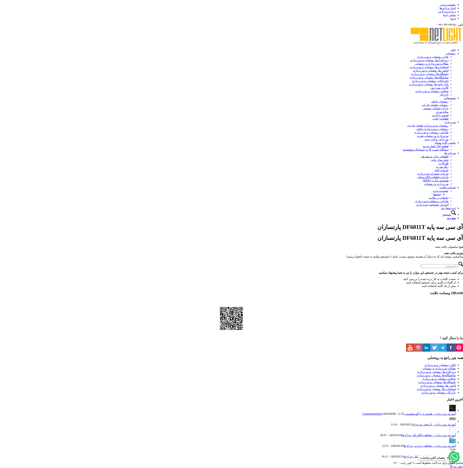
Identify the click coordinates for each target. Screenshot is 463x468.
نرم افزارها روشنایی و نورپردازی (436, 371)
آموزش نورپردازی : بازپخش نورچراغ (434, 424)
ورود (453, 18)
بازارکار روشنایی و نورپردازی (438, 392)
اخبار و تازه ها (447, 8)
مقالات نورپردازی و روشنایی (439, 368)
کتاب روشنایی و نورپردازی (440, 364)
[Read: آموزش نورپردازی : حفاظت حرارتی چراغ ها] (452, 442)
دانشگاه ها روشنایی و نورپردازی (437, 382)
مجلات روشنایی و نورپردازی (439, 378)
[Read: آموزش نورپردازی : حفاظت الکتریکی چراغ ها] (452, 431)
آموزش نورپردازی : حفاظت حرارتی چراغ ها (430, 445)
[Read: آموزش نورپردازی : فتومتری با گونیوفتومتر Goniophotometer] (452, 410)
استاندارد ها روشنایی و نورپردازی (436, 389)
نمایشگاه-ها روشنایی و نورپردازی (436, 375)
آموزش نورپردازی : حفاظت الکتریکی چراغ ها (429, 435)
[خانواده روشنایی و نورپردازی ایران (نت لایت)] (436, 43)
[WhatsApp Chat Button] (454, 457)
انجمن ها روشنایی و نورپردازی (438, 385)
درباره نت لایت (447, 11)
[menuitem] (228, 4)
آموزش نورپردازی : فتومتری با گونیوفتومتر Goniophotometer (409, 413)
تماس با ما (449, 14)
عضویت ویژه (448, 4)
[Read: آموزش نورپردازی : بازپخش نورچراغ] (452, 421)
